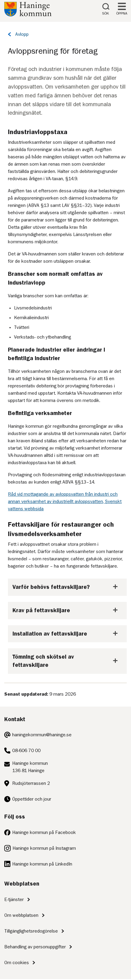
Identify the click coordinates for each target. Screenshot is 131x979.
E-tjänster (14, 899)
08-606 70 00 (26, 750)
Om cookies (16, 962)
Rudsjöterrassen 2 (31, 783)
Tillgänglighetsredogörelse (31, 931)
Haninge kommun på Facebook (44, 832)
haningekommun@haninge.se (42, 734)
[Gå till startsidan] (27, 14)
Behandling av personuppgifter (35, 946)
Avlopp (22, 34)
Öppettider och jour (31, 799)
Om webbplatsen (21, 915)
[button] (67, 587)
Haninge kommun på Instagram (44, 848)
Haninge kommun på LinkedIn (42, 864)
